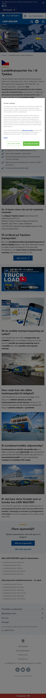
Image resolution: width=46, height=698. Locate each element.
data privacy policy (27, 130)
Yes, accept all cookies (31, 143)
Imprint (6, 137)
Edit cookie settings (14, 143)
